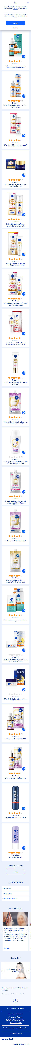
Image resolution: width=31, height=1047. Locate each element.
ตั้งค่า (16, 28)
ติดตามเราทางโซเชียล (15, 1008)
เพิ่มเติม (15, 872)
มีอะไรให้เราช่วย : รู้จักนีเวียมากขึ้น (15, 1028)
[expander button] (15, 1000)
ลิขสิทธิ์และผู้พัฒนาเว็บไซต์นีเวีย (15, 1020)
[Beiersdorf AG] (7, 1039)
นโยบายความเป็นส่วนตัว (15, 1017)
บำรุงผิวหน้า (7, 888)
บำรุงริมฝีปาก (8, 893)
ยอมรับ (15, 23)
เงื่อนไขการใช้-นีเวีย (16, 1023)
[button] (23, 56)
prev (2, 931)
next (28, 931)
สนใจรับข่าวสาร (15, 1034)
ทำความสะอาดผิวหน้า (10, 898)
